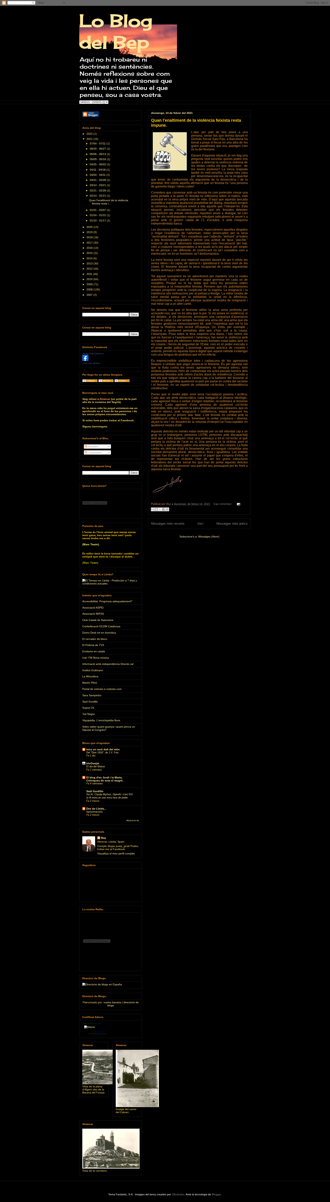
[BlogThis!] (156, 509)
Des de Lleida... (96, 808)
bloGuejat (92, 763)
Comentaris (94, 452)
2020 (90, 227)
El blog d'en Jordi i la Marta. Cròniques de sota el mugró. (104, 779)
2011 (90, 274)
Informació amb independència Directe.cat (107, 663)
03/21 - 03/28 (98, 180)
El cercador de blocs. (95, 638)
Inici (200, 523)
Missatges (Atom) (208, 536)
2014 (90, 258)
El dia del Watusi (95, 766)
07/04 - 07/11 (98, 143)
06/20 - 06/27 (98, 148)
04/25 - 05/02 (98, 164)
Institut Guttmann (92, 670)
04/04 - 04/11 (98, 174)
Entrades (93, 446)
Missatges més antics (232, 523)
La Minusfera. (90, 676)
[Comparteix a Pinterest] (167, 509)
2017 (90, 242)
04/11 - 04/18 (98, 169)
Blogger (216, 1194)
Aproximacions (94, 811)
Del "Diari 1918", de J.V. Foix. (102, 752)
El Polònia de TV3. (93, 645)
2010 (90, 279)
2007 (90, 294)
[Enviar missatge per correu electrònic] (237, 503)
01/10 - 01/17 (98, 220)
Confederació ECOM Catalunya (101, 626)
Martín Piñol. (90, 682)
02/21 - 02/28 (98, 190)
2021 (90, 138)
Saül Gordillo (90, 701)
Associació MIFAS (93, 613)
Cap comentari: (223, 503)
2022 (90, 133)
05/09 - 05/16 (98, 159)
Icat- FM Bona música (95, 657)
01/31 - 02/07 (98, 210)
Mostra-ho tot (132, 820)
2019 (90, 232)
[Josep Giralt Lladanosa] (85, 359)
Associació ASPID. (93, 607)
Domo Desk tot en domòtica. (99, 632)
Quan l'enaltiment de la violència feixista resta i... (108, 202)
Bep (103, 837)
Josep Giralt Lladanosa (93, 353)
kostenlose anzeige (98, 1033)
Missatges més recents (167, 523)
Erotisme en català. (94, 651)
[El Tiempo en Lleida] (110, 583)
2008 (90, 289)
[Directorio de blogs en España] (102, 984)
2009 (90, 284)
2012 (90, 268)
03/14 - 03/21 (98, 185)
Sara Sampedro (91, 695)
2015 (90, 253)
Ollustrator (178, 1194)
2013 (90, 263)
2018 (90, 237)
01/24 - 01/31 (98, 215)
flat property (100, 1031)
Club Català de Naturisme (97, 620)
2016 (90, 247)
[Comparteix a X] (160, 509)
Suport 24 (88, 707)
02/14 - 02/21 (98, 195)
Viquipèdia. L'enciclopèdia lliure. (101, 720)
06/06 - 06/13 (98, 154)
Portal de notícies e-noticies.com (102, 689)
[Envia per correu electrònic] (153, 509)
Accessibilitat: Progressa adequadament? (107, 601)
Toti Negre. (88, 714)
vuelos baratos (112, 1002)
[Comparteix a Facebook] (164, 509)
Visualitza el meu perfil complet (116, 853)
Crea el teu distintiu (91, 363)
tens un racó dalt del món (103, 749)
